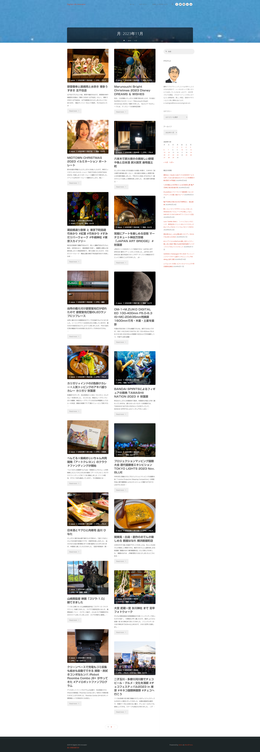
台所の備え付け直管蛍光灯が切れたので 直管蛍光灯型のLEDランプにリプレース (87, 312)
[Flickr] (187, 4)
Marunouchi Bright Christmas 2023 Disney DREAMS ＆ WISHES (132, 90)
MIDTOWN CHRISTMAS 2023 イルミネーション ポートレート (87, 161)
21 (169, 155)
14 (169, 152)
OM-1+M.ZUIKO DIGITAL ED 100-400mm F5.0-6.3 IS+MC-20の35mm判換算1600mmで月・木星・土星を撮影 (134, 317)
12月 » (171, 162)
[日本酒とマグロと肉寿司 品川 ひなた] (88, 509)
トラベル (121, 602)
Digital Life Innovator (76, 4)
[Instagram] (183, 4)
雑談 (103, 302)
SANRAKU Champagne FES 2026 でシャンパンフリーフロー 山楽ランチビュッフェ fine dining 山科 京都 (179, 256)
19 (191, 152)
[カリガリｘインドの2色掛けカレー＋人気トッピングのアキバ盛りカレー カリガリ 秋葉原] (88, 362)
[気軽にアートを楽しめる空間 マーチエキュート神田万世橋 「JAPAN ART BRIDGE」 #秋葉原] (134, 212)
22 (173, 155)
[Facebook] (176, 4)
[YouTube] (190, 4)
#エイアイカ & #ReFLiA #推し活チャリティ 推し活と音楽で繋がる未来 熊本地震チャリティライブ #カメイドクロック (179, 244)
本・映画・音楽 (81, 592)
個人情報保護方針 (73, 748)
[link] (172, 4)
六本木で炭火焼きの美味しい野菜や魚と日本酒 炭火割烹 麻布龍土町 (134, 162)
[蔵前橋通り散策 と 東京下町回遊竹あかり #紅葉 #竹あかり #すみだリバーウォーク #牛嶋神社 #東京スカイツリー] (88, 209)
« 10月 (166, 162)
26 (191, 155)
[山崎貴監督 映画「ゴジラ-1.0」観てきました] (88, 578)
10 (182, 150)
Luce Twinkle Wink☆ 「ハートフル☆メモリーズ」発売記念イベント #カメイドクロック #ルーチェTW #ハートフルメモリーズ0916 (179, 224)
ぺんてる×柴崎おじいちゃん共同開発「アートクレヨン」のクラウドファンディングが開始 (87, 462)
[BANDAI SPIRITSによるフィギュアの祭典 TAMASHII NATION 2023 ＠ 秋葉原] (134, 368)
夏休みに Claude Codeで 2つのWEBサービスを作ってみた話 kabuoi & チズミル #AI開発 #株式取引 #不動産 (179, 177)
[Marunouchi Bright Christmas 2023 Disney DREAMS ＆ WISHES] (134, 65)
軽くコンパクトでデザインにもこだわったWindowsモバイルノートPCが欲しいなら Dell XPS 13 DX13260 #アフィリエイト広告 (179, 211)
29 (173, 157)
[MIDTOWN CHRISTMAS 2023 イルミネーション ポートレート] (88, 137)
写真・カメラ (147, 80)
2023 (129, 40)
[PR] (98, 80)
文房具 (103, 452)
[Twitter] (180, 4)
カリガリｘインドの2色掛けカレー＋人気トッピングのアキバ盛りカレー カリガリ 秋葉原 (87, 387)
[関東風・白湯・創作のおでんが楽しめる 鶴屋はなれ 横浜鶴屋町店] (134, 516)
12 (191, 150)
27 (164, 157)
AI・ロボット (81, 661)
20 (164, 155)
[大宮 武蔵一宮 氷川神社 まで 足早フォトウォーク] (134, 587)
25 (186, 155)
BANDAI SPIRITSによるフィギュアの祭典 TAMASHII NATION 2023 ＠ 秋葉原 (134, 393)
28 (169, 157)
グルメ (103, 80)
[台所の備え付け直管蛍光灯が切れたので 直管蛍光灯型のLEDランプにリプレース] (88, 287)
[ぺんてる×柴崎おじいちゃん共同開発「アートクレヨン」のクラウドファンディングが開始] (88, 437)
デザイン (121, 455)
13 (164, 152)
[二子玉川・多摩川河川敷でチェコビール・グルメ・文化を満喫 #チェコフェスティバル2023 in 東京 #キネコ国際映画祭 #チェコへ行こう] (134, 658)
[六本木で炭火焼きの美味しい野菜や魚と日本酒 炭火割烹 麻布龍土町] (134, 138)
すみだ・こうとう (77, 223)
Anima (180, 745)
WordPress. (189, 745)
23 (177, 155)
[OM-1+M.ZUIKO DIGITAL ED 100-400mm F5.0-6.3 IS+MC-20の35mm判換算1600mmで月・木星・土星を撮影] (134, 288)
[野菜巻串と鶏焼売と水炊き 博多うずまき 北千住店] (88, 65)
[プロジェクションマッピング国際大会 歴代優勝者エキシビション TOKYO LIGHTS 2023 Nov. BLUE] (134, 440)
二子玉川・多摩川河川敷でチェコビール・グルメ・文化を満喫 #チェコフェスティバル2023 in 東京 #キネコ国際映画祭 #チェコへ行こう (134, 686)
